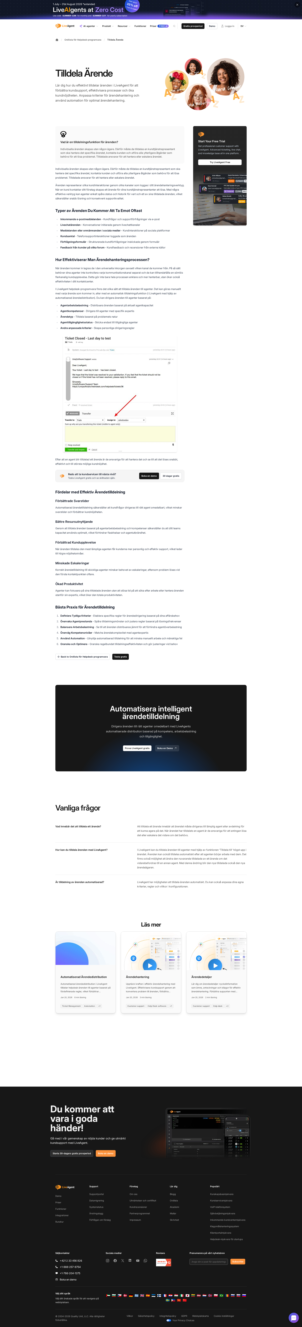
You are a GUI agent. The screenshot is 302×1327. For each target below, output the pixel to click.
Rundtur (59, 1221)
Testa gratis (120, 656)
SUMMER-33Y (99, 15)
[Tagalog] (173, 1300)
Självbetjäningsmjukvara (222, 1213)
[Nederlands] (204, 1295)
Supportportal (96, 1194)
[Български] (114, 1295)
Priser (58, 1202)
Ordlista (174, 1200)
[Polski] (216, 1295)
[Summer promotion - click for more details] (151, 9)
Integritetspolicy (167, 1316)
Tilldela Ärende (115, 39)
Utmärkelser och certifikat (143, 1200)
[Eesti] (153, 1295)
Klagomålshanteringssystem (224, 1226)
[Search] (176, 26)
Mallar (173, 1213)
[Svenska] (168, 1300)
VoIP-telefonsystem (220, 1207)
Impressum (135, 1220)
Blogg (173, 1194)
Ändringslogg (96, 1213)
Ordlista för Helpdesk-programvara (82, 39)
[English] (142, 1295)
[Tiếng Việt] (179, 1300)
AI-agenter (89, 26)
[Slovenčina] (238, 1295)
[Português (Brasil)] (221, 1295)
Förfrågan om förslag (100, 1220)
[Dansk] (125, 1295)
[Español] (148, 1295)
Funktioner (60, 1209)
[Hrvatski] (170, 1295)
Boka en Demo (165, 748)
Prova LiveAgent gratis (137, 748)
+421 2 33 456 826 (71, 1260)
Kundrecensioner (138, 1207)
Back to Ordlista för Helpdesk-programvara (84, 656)
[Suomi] (159, 1295)
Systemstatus (96, 1207)
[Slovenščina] (244, 1295)
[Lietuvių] (193, 1295)
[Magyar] (176, 1295)
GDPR (184, 1316)
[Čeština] (119, 1295)
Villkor (130, 1316)
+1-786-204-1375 (70, 1273)
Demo (212, 26)
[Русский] (233, 1295)
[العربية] (108, 1295)
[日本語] (187, 1295)
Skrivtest (174, 1220)
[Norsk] (210, 1295)
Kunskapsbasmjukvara (221, 1194)
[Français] (165, 1295)
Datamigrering (96, 1200)
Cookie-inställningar (224, 1316)
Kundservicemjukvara (221, 1200)
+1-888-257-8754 (70, 1267)
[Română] (227, 1295)
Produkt (106, 26)
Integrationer (62, 1215)
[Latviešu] (199, 1295)
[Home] (57, 39)
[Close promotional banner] (297, 5)
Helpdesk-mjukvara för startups (226, 1239)
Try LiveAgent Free (220, 162)
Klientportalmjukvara (220, 1232)
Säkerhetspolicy (146, 1316)
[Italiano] (182, 1295)
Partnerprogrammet (140, 1213)
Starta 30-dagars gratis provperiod (72, 1153)
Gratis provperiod (193, 26)
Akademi (174, 1207)
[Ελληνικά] (136, 1295)
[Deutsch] (131, 1295)
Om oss (133, 1194)
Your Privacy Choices (183, 1320)
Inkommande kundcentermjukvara (227, 1220)
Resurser (123, 26)
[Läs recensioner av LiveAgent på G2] (163, 1262)
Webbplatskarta (200, 1316)
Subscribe (237, 1261)
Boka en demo (149, 476)
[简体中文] (185, 1300)
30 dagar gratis (171, 476)
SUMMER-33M (69, 15)
